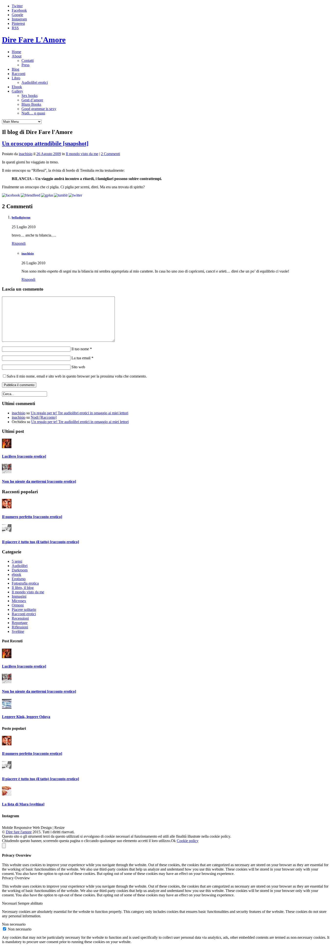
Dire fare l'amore (19, 832)
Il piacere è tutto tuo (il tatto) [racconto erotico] (40, 542)
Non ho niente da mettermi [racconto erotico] (39, 481)
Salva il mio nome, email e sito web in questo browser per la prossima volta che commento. (77, 376)
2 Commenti (110, 154)
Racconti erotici (24, 614)
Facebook (19, 10)
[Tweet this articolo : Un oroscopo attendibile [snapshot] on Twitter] (75, 195)
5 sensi (17, 561)
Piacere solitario (24, 609)
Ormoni (18, 605)
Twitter (17, 6)
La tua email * (81, 358)
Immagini (19, 596)
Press (25, 65)
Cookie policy (187, 841)
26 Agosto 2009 (48, 154)
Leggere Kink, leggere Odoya (26, 717)
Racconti (18, 74)
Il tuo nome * (81, 349)
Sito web (77, 367)
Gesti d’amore (32, 100)
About (16, 56)
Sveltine (18, 631)
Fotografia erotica (25, 583)
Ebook (17, 87)
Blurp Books (31, 104)
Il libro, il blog (23, 588)
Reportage (20, 623)
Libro (16, 78)
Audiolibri (20, 566)
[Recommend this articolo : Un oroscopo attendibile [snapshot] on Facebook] (11, 195)
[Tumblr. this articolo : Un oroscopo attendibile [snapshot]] (61, 195)
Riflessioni (20, 627)
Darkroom (20, 570)
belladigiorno (21, 217)
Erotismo (19, 579)
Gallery (17, 91)
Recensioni (20, 618)
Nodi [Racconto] (44, 417)
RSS (15, 28)
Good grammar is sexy (38, 109)
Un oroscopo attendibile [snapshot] (45, 143)
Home (16, 52)
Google (17, 15)
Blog (15, 69)
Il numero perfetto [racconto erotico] (32, 517)
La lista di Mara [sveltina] (23, 804)
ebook (16, 574)
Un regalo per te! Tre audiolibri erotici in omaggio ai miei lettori (79, 413)
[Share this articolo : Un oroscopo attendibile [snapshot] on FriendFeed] (30, 195)
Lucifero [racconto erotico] (24, 456)
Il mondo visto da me (82, 154)
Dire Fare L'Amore (34, 39)
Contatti (27, 60)
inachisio (25, 154)
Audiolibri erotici (34, 82)
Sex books (29, 96)
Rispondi (19, 243)
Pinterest (18, 23)
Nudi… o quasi (33, 113)
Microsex (19, 601)
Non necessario (19, 929)
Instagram (19, 19)
